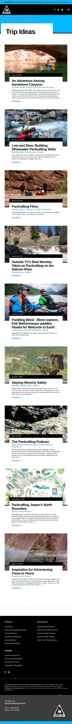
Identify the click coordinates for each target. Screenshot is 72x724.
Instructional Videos (46, 636)
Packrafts (29, 87)
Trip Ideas (15, 87)
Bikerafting (15, 385)
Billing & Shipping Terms (15, 630)
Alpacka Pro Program (13, 665)
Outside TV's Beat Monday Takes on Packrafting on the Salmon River (33, 265)
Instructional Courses (46, 633)
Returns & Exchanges (14, 658)
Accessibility (10, 640)
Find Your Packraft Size (47, 640)
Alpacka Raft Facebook (5, 672)
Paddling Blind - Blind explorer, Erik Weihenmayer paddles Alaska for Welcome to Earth (35, 323)
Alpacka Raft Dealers (45, 626)
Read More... (17, 101)
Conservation (28, 209)
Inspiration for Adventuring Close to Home (32, 571)
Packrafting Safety (18, 152)
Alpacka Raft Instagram (9, 672)
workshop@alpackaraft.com (15, 703)
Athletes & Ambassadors (32, 330)
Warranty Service (12, 662)
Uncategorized (46, 209)
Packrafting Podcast (31, 444)
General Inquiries (12, 655)
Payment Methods (12, 643)
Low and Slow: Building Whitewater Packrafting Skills (34, 147)
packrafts (22, 87)
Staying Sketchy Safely (29, 382)
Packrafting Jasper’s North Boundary (32, 506)
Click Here (8, 2)
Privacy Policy (11, 633)
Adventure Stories (48, 87)
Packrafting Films (25, 206)
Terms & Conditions (13, 636)
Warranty (9, 626)
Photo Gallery (37, 87)
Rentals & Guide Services (47, 630)
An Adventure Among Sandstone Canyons (28, 82)
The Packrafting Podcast (30, 442)
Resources (42, 622)
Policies (8, 622)
